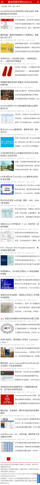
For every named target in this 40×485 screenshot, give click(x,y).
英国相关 (19, 276)
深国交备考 (4, 469)
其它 (18, 87)
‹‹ (4, 459)
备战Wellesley (4, 483)
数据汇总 (19, 345)
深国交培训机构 (34, 469)
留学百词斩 (35, 478)
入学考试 (19, 40)
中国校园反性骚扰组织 (23, 478)
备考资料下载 (20, 229)
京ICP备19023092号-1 (9, 476)
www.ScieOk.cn (12, 474)
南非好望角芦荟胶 (7, 481)
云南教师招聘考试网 (20, 481)
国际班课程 (20, 134)
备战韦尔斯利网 (33, 481)
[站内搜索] (38, 2)
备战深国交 (4, 471)
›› (35, 459)
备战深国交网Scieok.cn (20, 2)
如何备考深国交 (14, 469)
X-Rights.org (12, 478)
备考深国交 (20, 300)
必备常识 (19, 16)
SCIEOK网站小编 (8, 16)
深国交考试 (23, 469)
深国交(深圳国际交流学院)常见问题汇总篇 (22, 319)
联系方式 (12, 471)
